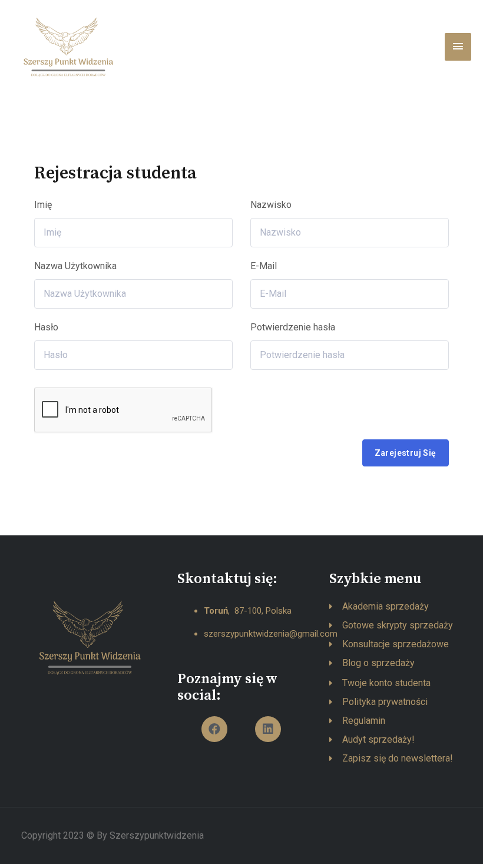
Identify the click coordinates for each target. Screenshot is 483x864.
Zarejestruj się (405, 453)
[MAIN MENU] (458, 47)
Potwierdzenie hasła (292, 327)
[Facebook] (214, 729)
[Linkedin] (268, 729)
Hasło (46, 327)
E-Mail (263, 266)
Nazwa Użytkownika (75, 266)
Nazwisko (271, 204)
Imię (43, 204)
